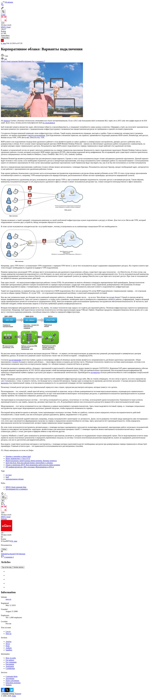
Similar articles (18, 567)
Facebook (10, 554)
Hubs (8, 646)
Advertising (10, 679)
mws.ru (8, 599)
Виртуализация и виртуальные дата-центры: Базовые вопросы (31, 461)
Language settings (8, 694)
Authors (9, 648)
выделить (5, 383)
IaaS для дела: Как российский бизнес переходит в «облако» (29, 463)
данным (7, 121)
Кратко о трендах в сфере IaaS (18, 456)
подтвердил (95, 372)
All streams (9, 2)
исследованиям (15, 360)
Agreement (10, 666)
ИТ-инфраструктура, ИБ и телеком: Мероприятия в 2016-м (30, 467)
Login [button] (3, 15)
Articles (8, 642)
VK (16, 554)
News (8, 644)
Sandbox (9, 650)
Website (4, 519)
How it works (11, 658)
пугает (111, 297)
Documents (10, 664)
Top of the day (7, 567)
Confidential (10, 668)
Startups (9, 685)
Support (18, 694)
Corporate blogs (11, 676)
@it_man (13, 541)
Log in (8, 632)
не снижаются (49, 123)
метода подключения (36, 135)
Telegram (21, 554)
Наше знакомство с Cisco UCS (18, 459)
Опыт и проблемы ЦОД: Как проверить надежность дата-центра (33, 465)
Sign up (8, 634)
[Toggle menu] (2, 2)
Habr (14, 696)
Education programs (13, 683)
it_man (3, 43)
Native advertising (12, 681)
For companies (11, 662)
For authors (10, 660)
